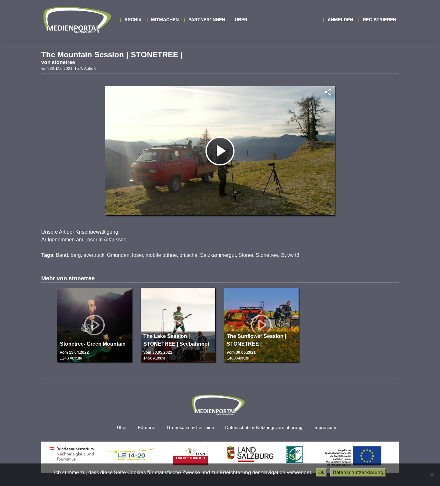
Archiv (132, 19)
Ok (321, 472)
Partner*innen (206, 19)
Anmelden (340, 19)
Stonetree (267, 255)
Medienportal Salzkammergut (76, 19)
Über (241, 19)
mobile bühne (161, 255)
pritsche (188, 255)
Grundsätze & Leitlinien (190, 427)
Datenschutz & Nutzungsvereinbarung (263, 427)
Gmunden (118, 255)
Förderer (147, 427)
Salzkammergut (218, 255)
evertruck (93, 255)
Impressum (324, 427)
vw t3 (293, 255)
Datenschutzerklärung (358, 472)
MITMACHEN (165, 19)
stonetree (63, 62)
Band (62, 255)
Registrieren (379, 19)
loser (137, 255)
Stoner (245, 255)
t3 (283, 255)
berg (76, 255)
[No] (432, 475)
